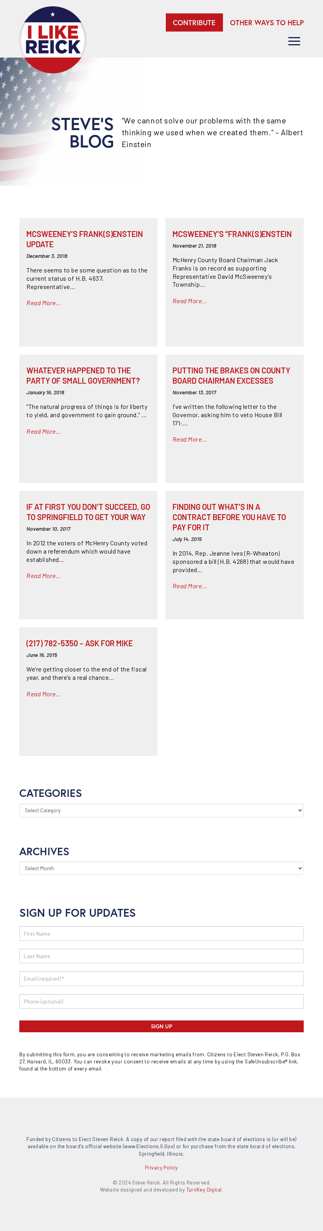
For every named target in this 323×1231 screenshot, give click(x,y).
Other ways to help (267, 22)
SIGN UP (161, 1026)
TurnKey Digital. (204, 1189)
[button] (294, 41)
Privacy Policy (161, 1167)
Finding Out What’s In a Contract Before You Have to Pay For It (229, 517)
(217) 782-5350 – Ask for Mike (79, 643)
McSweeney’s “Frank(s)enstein (232, 234)
